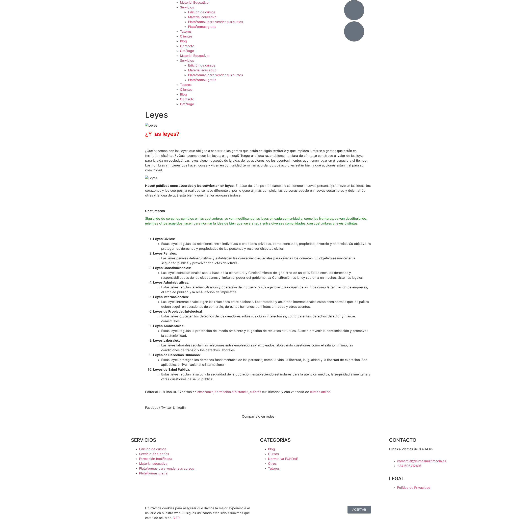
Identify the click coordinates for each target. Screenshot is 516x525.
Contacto (187, 46)
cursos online (320, 392)
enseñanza (205, 392)
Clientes (186, 36)
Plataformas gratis (202, 27)
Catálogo (187, 51)
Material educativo (202, 17)
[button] (152, 407)
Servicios (187, 7)
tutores (255, 392)
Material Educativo (194, 2)
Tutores (185, 31)
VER (176, 518)
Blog (183, 41)
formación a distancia (231, 392)
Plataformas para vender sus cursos (215, 22)
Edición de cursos (201, 12)
